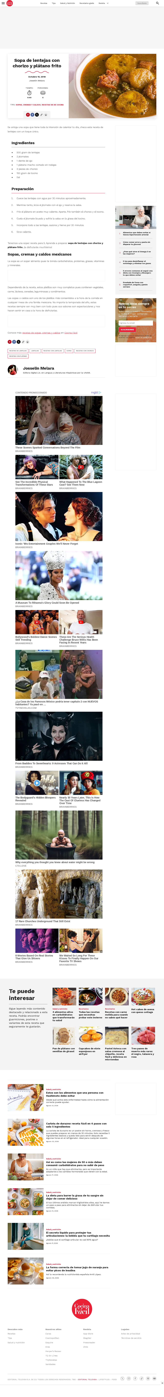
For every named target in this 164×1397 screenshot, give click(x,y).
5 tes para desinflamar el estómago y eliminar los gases (137, 262)
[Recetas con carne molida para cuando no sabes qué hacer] (117, 997)
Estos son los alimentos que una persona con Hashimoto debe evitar (74, 1094)
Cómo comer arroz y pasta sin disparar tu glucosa (136, 243)
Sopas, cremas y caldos (28, 105)
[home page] (9, 3)
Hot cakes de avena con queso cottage (142, 1010)
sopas (68, 351)
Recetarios (84, 1009)
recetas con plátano (18, 356)
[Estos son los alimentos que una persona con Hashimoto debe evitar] (26, 1097)
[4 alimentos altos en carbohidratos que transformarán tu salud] (64, 997)
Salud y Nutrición (67, 3)
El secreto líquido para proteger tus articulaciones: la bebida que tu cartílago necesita (78, 1234)
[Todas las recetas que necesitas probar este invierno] (90, 997)
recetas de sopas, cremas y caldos (41, 332)
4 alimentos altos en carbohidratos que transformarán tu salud (64, 1016)
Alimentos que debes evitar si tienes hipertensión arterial (136, 233)
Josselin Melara (37, 80)
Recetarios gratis (87, 3)
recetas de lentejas (18, 351)
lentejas (35, 351)
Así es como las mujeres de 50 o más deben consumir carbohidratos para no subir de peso (75, 1164)
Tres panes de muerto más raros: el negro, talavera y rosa (142, 1052)
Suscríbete (142, 3)
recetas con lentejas (52, 351)
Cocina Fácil (70, 332)
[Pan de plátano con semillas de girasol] (64, 1036)
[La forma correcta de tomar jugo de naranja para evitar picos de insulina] (26, 1271)
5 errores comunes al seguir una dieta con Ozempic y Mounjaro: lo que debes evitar (137, 273)
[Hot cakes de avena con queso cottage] (143, 997)
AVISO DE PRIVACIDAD (143, 337)
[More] (107, 3)
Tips (54, 3)
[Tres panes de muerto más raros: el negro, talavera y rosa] (143, 1036)
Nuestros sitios (53, 1329)
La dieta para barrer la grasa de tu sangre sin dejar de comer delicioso (74, 1197)
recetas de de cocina (53, 105)
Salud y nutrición (60, 1009)
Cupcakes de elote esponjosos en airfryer (89, 1051)
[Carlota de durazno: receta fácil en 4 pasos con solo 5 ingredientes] (26, 1132)
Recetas (43, 3)
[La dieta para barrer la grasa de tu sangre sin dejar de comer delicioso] (26, 1201)
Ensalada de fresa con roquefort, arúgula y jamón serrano (135, 284)
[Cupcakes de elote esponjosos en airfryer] (90, 1036)
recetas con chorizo (85, 351)
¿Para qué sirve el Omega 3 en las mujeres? (137, 253)
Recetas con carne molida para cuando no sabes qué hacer (116, 1015)
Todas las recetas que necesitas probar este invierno (90, 1015)
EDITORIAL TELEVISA (87, 1379)
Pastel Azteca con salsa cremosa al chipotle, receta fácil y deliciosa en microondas (116, 1054)
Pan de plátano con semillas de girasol (64, 1050)
